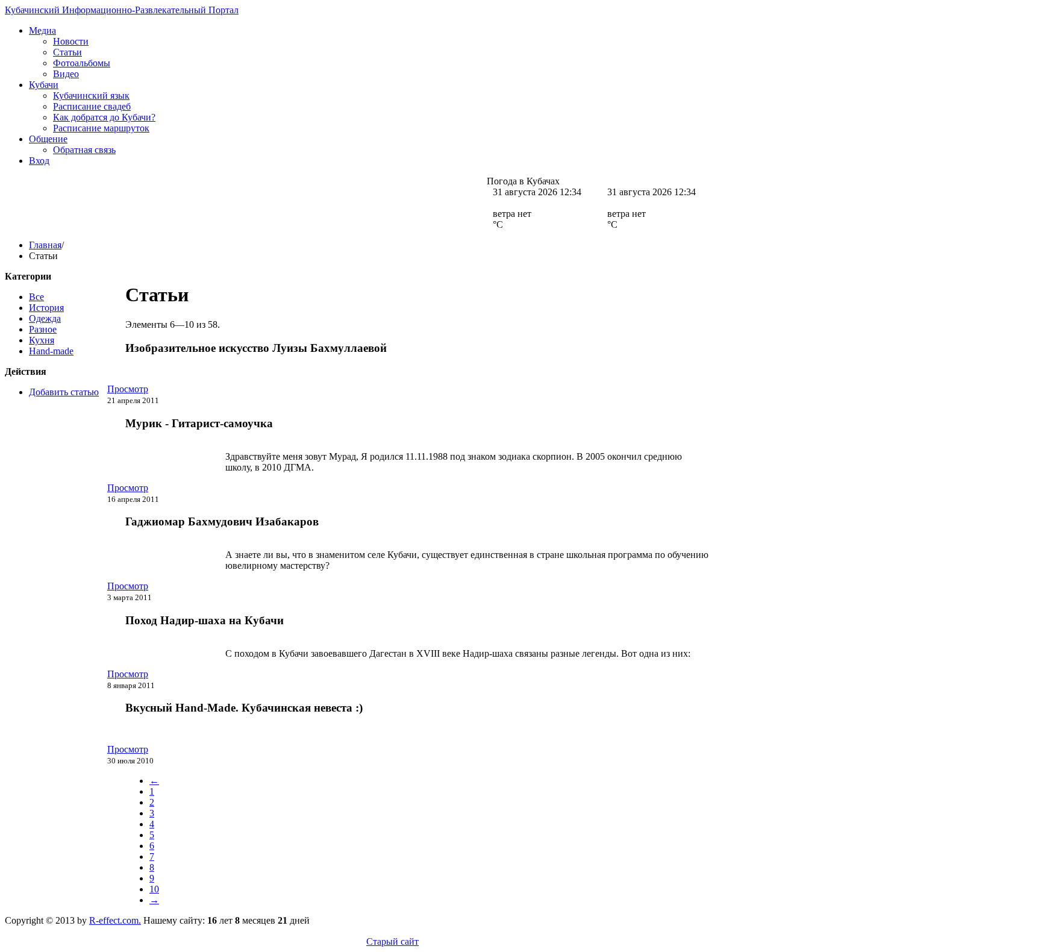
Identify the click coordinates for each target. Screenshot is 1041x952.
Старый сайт (392, 941)
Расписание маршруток (101, 128)
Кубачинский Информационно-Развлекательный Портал (122, 10)
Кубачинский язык (91, 95)
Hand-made (51, 351)
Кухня (41, 340)
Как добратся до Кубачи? (104, 117)
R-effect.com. (115, 920)
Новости (71, 41)
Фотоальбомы (81, 63)
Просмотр (127, 389)
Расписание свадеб (92, 106)
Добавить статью (64, 392)
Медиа (42, 30)
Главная (45, 245)
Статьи (67, 52)
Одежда (45, 318)
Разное (43, 329)
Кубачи (43, 85)
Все (36, 297)
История (46, 307)
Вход (39, 160)
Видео (66, 74)
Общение (48, 139)
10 (154, 889)
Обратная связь (84, 150)
